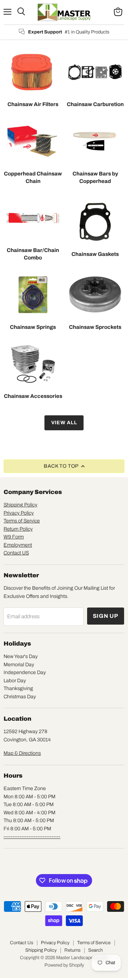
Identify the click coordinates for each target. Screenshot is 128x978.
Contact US (16, 553)
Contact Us (21, 942)
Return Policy (18, 529)
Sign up (106, 616)
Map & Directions (22, 753)
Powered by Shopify (64, 965)
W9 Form (14, 537)
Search (95, 950)
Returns (72, 950)
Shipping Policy (20, 505)
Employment (18, 545)
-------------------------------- (32, 836)
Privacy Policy (19, 513)
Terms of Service (22, 521)
